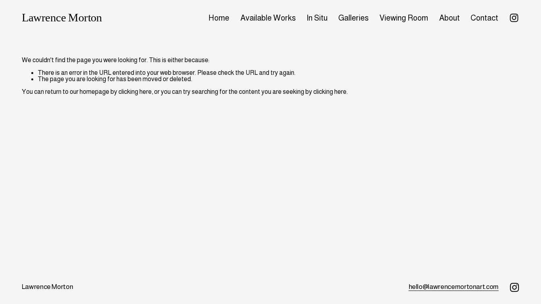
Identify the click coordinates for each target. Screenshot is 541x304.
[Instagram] (514, 18)
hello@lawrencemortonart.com (454, 287)
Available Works (268, 18)
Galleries (353, 18)
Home (218, 18)
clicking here (135, 91)
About (449, 18)
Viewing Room (403, 18)
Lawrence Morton (62, 17)
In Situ (317, 18)
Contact (484, 18)
